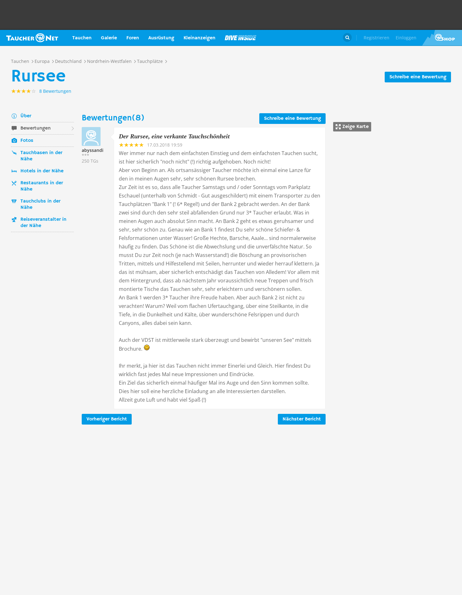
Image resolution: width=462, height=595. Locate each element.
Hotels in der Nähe (41, 171)
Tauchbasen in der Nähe (41, 156)
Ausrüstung (161, 38)
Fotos (26, 140)
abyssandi (92, 150)
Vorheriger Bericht (106, 419)
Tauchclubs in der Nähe (40, 204)
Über (25, 116)
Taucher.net (32, 37)
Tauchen (81, 38)
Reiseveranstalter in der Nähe (43, 222)
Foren (132, 38)
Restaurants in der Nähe (41, 186)
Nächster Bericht (302, 419)
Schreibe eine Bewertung (417, 77)
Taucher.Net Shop (442, 38)
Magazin (240, 38)
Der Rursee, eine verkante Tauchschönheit (174, 136)
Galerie (109, 38)
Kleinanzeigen (199, 38)
